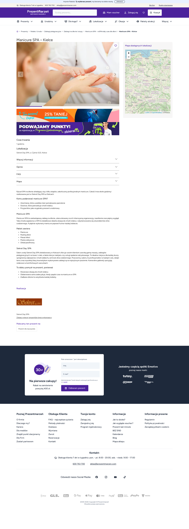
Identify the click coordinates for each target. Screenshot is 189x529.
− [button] (129, 57)
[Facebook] (96, 477)
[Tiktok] (124, 477)
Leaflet (147, 112)
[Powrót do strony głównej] (17, 31)
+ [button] (129, 53)
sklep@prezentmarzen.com (66, 5)
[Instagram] (106, 477)
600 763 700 (79, 464)
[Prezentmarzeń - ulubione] (144, 12)
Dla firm (152, 5)
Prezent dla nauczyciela (26, 329)
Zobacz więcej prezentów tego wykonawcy (34, 317)
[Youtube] (115, 477)
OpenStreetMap (157, 112)
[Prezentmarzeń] (38, 12)
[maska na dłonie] (67, 74)
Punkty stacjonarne (166, 5)
